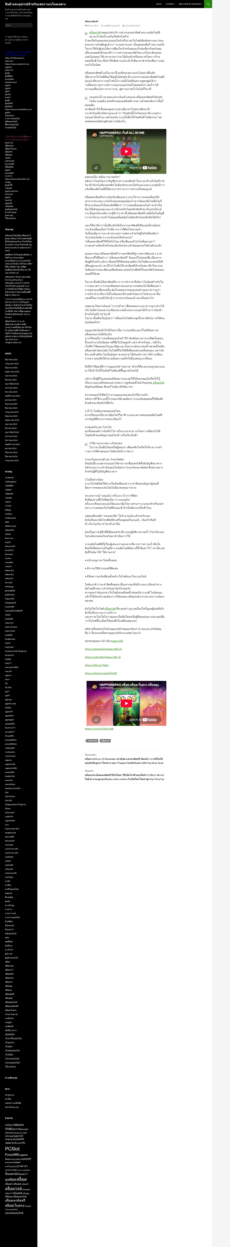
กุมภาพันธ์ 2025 (12, 432)
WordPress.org (12, 1107)
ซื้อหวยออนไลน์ (12, 124)
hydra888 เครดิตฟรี (13, 610)
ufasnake (9, 869)
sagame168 (10, 764)
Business (9, 554)
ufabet (8, 861)
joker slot (9, 215)
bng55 (8, 542)
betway (17, 1133)
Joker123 (9, 623)
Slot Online (10, 796)
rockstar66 (10, 752)
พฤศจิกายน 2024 (12, 444)
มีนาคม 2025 (11, 428)
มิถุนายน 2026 (11, 367)
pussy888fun (11, 740)
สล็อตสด (8, 998)
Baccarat (9, 538)
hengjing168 (10, 602)
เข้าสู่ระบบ (9, 1095)
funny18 (9, 194)
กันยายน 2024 (11, 452)
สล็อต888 (9, 167)
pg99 (7, 91)
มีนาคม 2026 (11, 379)
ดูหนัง (7, 73)
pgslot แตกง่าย (11, 191)
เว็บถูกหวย (9, 1042)
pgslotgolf (9, 719)
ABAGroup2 (10, 526)
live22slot (9, 647)
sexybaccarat (11, 82)
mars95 (8, 671)
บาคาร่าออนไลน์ (12, 118)
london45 (9, 655)
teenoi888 (9, 836)
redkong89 (10, 748)
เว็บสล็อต (9, 1054)
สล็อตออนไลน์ (11, 121)
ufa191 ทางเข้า (12, 849)
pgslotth (8, 203)
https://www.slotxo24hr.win (17, 179)
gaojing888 (10, 590)
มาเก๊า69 (9, 949)
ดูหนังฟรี (9, 103)
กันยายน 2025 (11, 404)
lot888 (8, 659)
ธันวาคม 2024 (11, 440)
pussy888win (11, 744)
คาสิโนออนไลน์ (11, 889)
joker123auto (11, 627)
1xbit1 (8, 502)
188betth (9, 206)
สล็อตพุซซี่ (9, 994)
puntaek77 (10, 732)
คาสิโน (8, 885)
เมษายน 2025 (11, 424)
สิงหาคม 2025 (11, 408)
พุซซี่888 (9, 76)
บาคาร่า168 (10, 913)
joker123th (10, 631)
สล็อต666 (26, 1189)
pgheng (8, 699)
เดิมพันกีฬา (10, 1034)
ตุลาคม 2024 (11, 448)
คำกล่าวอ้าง (93, 25)
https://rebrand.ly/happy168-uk (103, 648)
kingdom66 (10, 639)
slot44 (8, 158)
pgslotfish (9, 715)
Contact (170, 4)
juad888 (8, 635)
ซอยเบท (8, 893)
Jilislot (8, 614)
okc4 (7, 679)
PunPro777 (10, 727)
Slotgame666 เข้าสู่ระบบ (15, 804)
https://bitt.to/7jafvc (97, 665)
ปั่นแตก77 (9, 929)
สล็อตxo (8, 990)
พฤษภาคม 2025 (12, 420)
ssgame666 (10, 820)
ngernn (8, 675)
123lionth (9, 477)
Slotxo (8, 808)
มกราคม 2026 (11, 388)
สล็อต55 (9, 1184)
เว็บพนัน (8, 1046)
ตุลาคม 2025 (11, 400)
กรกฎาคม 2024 (12, 460)
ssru (7, 824)
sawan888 (9, 772)
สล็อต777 (9, 970)
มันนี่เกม (8, 945)
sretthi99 (9, 816)
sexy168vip (10, 784)
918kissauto (10, 518)
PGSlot (8, 707)
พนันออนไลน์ (10, 933)
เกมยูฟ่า (8, 1022)
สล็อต (7, 962)
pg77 (7, 691)
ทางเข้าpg (9, 905)
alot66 (8, 534)
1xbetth (8, 188)
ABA (7, 522)
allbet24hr (9, 530)
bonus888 (9, 164)
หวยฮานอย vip (11, 1014)
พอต (7, 937)
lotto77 (8, 663)
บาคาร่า (8, 176)
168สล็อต (9, 485)
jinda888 (9, 619)
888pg (8, 510)
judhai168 (9, 161)
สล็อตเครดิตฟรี (91, 21)
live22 (7, 97)
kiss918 (8, 200)
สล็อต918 (9, 978)
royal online (10, 756)
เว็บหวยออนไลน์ (12, 1058)
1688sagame (10, 481)
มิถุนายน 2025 (11, 416)
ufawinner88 (11, 873)
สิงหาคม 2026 (11, 359)
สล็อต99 (8, 151)
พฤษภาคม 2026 (12, 371)
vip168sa (9, 877)
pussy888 (9, 79)
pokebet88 (10, 723)
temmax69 (9, 840)
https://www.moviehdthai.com (18, 109)
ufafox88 (9, 865)
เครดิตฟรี (9, 1026)
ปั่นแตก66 (9, 115)
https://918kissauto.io (14, 58)
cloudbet (9, 562)
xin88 (7, 881)
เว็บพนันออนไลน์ (12, 1050)
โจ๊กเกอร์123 (10, 218)
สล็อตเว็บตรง (11, 148)
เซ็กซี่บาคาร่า (11, 1030)
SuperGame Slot (12, 828)
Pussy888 (9, 736)
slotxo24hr (10, 812)
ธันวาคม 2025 (11, 392)
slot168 (8, 800)
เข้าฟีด (8, 1099)
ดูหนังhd (8, 106)
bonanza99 (10, 546)
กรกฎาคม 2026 (12, 363)
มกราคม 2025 (11, 436)
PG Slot (8, 687)
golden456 (10, 594)
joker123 (9, 61)
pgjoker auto (10, 703)
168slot (9, 1125)
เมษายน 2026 (11, 375)
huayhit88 (9, 606)
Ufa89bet (9, 857)
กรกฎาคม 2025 (12, 412)
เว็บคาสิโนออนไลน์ (13, 1038)
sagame (8, 67)
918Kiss (8, 514)
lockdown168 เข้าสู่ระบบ (16, 651)
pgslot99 (9, 711)
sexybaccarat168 (12, 788)
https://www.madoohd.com (17, 64)
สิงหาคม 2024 (11, 456)
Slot (6, 792)
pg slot (8, 94)
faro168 (8, 582)
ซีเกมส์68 (9, 897)
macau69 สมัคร (12, 667)
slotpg (7, 182)
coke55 (8, 566)
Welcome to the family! (190, 4)
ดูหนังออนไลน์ (11, 209)
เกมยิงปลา (9, 1018)
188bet (8, 489)
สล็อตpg (8, 986)
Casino (8, 558)
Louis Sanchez (132, 25)
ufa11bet (9, 844)
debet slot (9, 570)
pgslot (7, 85)
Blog (158, 4)
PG (6, 683)
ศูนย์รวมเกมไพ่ (11, 957)
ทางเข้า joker (11, 212)
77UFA (8, 506)
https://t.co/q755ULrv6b (99, 728)
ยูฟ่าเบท (8, 953)
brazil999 (9, 550)
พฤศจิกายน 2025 (12, 396)
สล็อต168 (95, 32)
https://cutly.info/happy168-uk (103, 657)
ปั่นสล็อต (9, 921)
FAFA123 (9, 578)
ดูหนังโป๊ (8, 185)
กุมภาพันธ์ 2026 (12, 383)
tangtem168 (10, 832)
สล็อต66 (8, 155)
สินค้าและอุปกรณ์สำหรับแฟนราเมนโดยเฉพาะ (35, 4)
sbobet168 (10, 776)
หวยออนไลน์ (10, 127)
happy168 (117, 640)
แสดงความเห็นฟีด (13, 1103)
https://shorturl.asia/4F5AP (101, 673)
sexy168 (8, 780)
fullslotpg (9, 586)
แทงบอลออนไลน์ (12, 1062)
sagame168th (11, 768)
